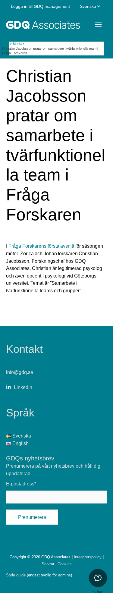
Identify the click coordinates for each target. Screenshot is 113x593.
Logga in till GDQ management (40, 6)
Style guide (16, 575)
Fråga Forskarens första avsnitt (41, 246)
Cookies (65, 564)
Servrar (48, 564)
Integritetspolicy (88, 557)
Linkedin (23, 387)
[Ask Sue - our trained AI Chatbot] (98, 578)
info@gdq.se (19, 372)
